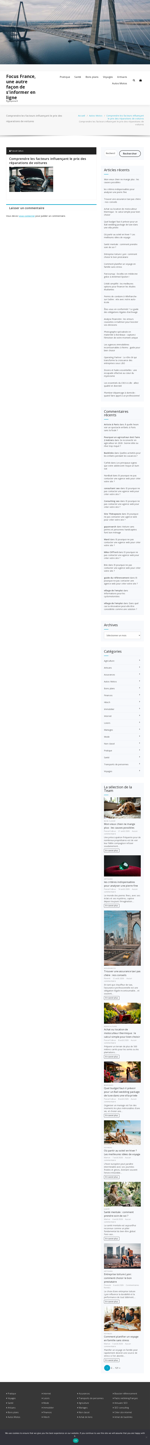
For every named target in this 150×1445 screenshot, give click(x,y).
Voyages (108, 77)
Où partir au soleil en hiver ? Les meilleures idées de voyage (119, 236)
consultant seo (112, 488)
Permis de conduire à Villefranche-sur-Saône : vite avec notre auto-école (120, 299)
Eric (106, 565)
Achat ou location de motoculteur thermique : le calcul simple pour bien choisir (122, 211)
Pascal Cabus (17, 150)
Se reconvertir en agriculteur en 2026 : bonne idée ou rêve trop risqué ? (121, 443)
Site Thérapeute (112, 513)
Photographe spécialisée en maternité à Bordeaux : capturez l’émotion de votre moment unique (121, 334)
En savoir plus (111, 850)
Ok (75, 1440)
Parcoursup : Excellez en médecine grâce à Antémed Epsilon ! (121, 275)
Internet (108, 716)
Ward (107, 539)
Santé (77, 77)
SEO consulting (121, 1407)
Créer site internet (123, 1412)
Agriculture (109, 660)
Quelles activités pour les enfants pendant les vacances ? (122, 454)
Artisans (122, 77)
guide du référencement (116, 577)
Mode (107, 736)
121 (117, 1367)
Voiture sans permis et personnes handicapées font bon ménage (120, 529)
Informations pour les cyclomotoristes (114, 595)
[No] (146, 1437)
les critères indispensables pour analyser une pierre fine (119, 191)
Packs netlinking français (126, 1398)
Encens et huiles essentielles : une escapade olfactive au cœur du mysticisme (120, 373)
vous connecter (27, 215)
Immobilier (109, 709)
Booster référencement (125, 1393)
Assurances (109, 674)
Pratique (65, 77)
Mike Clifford (111, 552)
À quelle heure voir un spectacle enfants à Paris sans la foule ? (121, 427)
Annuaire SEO (120, 1403)
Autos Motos (119, 83)
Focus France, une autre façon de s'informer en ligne (21, 87)
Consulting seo (112, 501)
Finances (108, 695)
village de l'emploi (113, 590)
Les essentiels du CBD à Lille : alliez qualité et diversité (121, 384)
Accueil (81, 115)
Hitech (107, 702)
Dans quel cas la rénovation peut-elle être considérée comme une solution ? (121, 606)
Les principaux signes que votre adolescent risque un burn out (121, 465)
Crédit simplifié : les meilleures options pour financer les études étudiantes (119, 286)
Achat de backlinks (123, 1417)
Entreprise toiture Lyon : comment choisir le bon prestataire (120, 255)
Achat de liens (85, 1417)
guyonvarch (110, 526)
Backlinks (109, 453)
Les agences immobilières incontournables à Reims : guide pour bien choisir (122, 347)
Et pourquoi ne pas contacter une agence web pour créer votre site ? (122, 478)
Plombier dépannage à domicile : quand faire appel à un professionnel (122, 394)
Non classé (109, 743)
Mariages (108, 729)
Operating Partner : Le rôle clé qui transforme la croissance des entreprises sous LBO (120, 360)
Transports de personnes (116, 764)
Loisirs (107, 723)
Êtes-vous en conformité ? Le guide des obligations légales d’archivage (121, 310)
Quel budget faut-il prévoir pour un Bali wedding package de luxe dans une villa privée (121, 224)
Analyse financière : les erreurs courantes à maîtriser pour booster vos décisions (121, 322)
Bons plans (92, 77)
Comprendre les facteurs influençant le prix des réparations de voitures (125, 117)
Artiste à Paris (111, 424)
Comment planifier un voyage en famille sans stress (120, 265)
